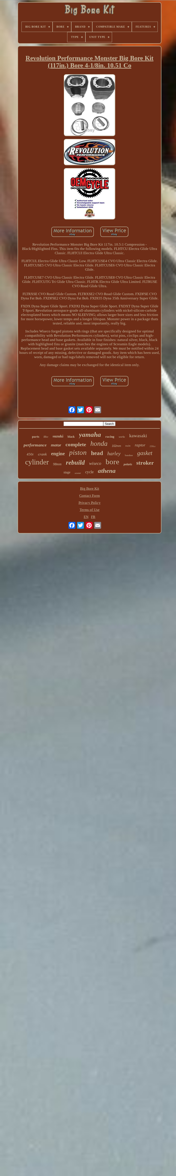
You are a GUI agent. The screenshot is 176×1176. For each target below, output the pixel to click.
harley (114, 453)
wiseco (95, 463)
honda (99, 443)
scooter (78, 473)
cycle (89, 472)
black (71, 436)
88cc (46, 436)
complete (75, 444)
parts (35, 436)
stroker (145, 463)
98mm (57, 464)
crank (42, 454)
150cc (153, 446)
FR (93, 517)
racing (109, 436)
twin (127, 445)
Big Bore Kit (89, 489)
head (97, 453)
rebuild (75, 462)
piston (78, 452)
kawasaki (138, 435)
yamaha (90, 434)
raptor (140, 445)
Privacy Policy (90, 503)
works (122, 436)
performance (35, 445)
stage (67, 472)
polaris (128, 464)
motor (56, 445)
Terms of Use (90, 510)
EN (86, 517)
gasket (144, 453)
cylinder (37, 462)
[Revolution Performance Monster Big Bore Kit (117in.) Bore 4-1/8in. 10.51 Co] (89, 105)
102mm (116, 446)
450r (30, 454)
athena (107, 470)
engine (58, 453)
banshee (129, 455)
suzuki (58, 436)
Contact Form (89, 496)
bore (112, 462)
